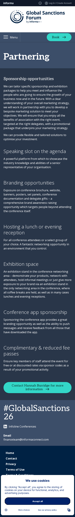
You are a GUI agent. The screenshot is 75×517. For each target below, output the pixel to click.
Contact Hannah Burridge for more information (37, 387)
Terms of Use (15, 469)
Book (55, 37)
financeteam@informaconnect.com (26, 439)
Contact (11, 458)
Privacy (11, 464)
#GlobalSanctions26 (36, 413)
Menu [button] (14, 37)
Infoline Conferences (22, 426)
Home (10, 453)
